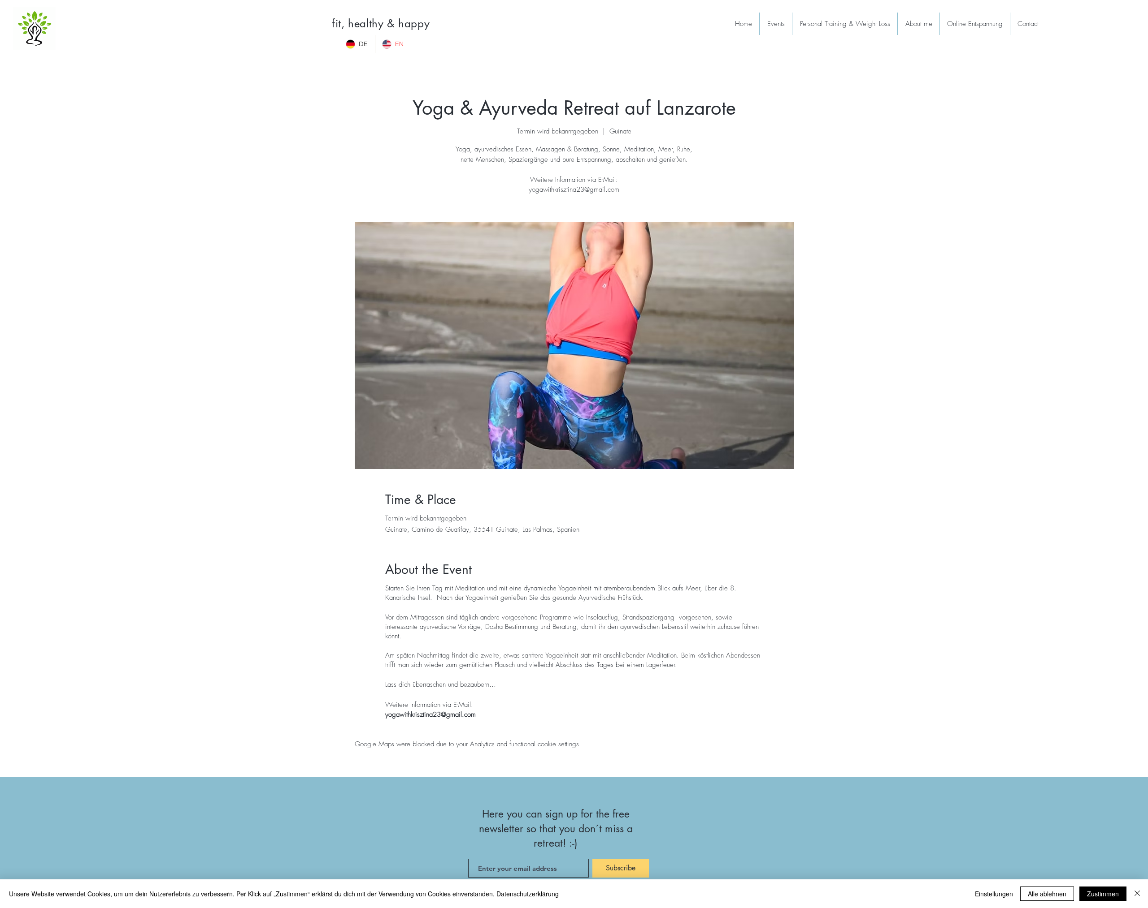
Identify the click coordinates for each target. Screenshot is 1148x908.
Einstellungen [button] (994, 893)
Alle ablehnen (1047, 893)
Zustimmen (1103, 893)
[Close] (1137, 893)
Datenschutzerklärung (527, 893)
